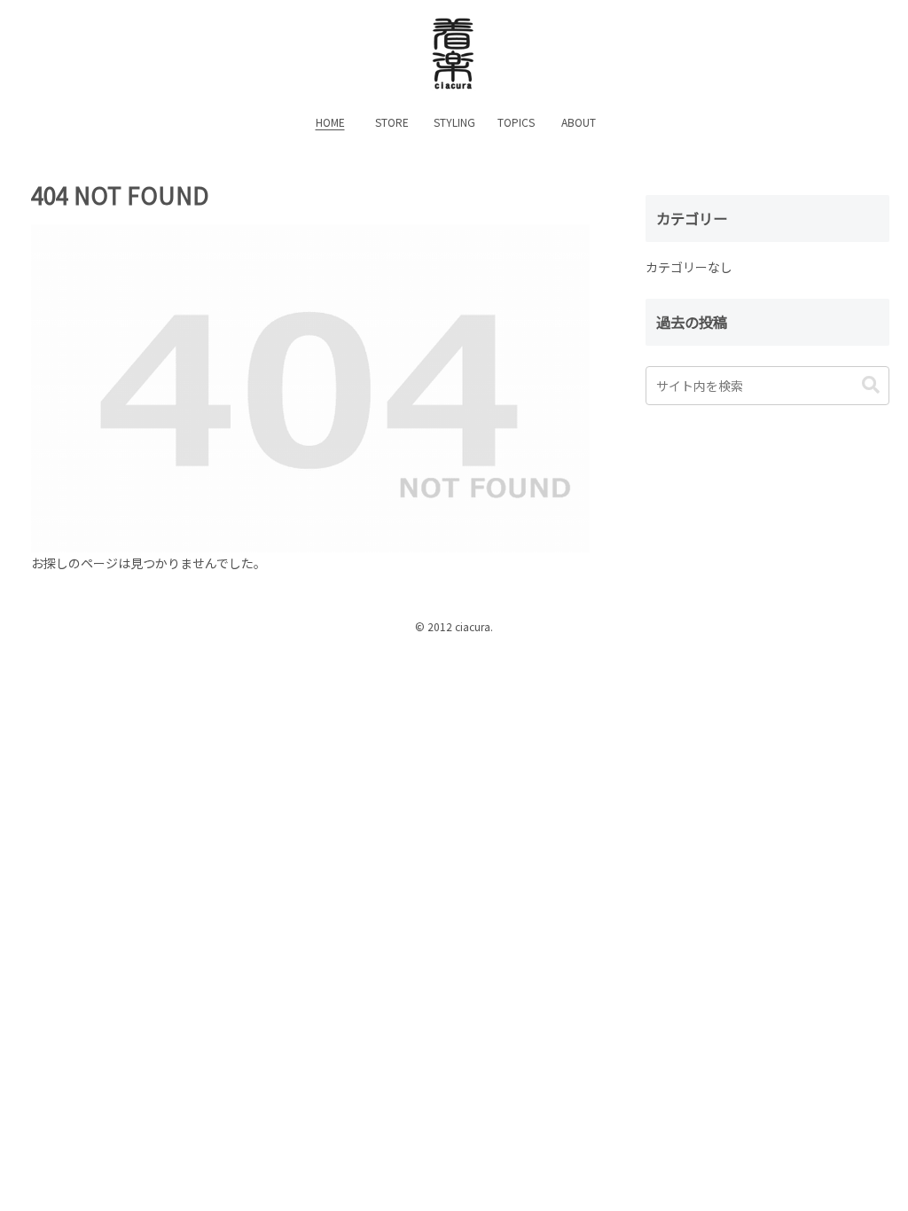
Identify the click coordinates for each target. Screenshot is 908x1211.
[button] (871, 385)
